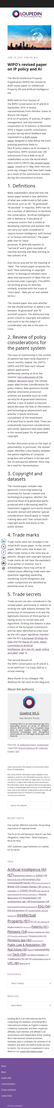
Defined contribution (30, 894)
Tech (17, 751)
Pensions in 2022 (37, 936)
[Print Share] (3, 563)
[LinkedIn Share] (3, 541)
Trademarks (16, 958)
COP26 (46, 886)
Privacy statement (8, 1089)
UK (28, 958)
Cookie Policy (6, 1095)
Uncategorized (42, 745)
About (3, 1072)
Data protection (14, 894)
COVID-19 (28, 890)
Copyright (14, 891)
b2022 (41, 875)
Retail (31, 950)
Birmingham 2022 (15, 880)
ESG (44, 906)
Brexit (13, 886)
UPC (13, 963)
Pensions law (20, 940)
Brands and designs (42, 883)
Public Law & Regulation (27, 945)
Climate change (30, 886)
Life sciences (43, 922)
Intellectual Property (28, 745)
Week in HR (24, 964)
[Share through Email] (3, 557)
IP (34, 921)
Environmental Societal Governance (22, 907)
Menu (29, 3)
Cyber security (42, 891)
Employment (32, 897)
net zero (27, 927)
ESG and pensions (18, 910)
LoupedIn (27, 14)
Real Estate (17, 949)
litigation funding (15, 927)
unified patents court (41, 959)
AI (18, 745)
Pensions (17, 931)
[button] (3, 568)
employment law (19, 901)
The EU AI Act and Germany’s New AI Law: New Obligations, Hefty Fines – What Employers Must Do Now (29, 837)
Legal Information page (31, 1051)
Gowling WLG (29, 713)
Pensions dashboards (20, 936)
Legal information (8, 1084)
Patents (40, 927)
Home (3, 1066)
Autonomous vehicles (25, 875)
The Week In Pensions (38, 955)
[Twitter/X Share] (3, 546)
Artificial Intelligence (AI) (28, 748)
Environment (40, 901)
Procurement (37, 941)
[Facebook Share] (3, 552)
